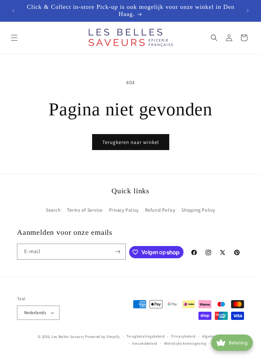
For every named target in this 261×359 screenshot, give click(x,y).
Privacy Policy (124, 210)
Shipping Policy (198, 210)
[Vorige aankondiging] (13, 10)
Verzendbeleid (144, 343)
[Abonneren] (117, 252)
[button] (14, 37)
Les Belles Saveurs (68, 336)
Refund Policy (160, 210)
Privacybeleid (183, 336)
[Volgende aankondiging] (247, 10)
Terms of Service (85, 210)
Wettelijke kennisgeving (185, 343)
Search (53, 210)
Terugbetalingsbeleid (145, 336)
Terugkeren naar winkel (130, 142)
